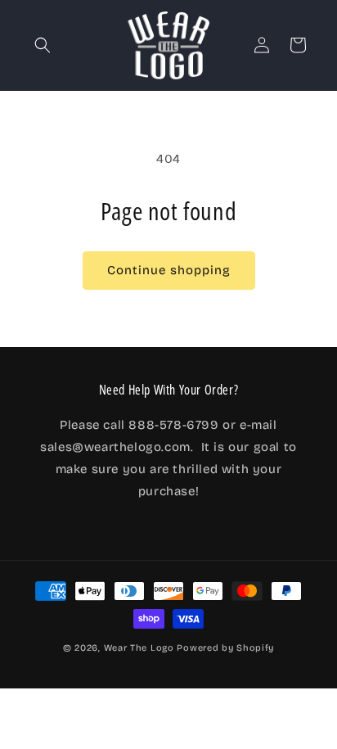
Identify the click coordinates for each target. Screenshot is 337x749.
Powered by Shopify (225, 648)
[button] (43, 45)
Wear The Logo (139, 648)
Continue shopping (169, 270)
